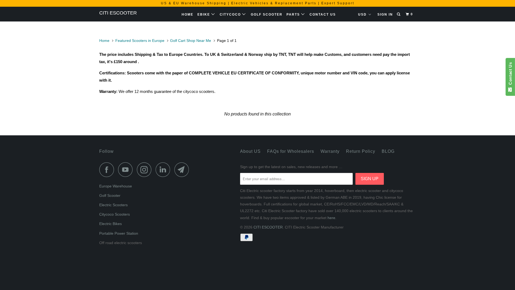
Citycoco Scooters (114, 214)
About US (250, 151)
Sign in (385, 14)
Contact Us (323, 14)
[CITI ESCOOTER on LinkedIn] (164, 169)
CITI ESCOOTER (118, 13)
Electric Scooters (113, 205)
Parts (293, 14)
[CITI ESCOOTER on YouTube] (127, 169)
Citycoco (231, 14)
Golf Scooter (266, 14)
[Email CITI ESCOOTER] (183, 169)
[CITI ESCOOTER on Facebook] (108, 169)
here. (332, 218)
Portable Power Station (118, 233)
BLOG (388, 151)
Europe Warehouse (115, 186)
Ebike (204, 14)
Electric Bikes (110, 224)
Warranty (330, 151)
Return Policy (360, 151)
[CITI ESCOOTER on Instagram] (145, 169)
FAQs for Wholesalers (290, 151)
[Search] (399, 14)
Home (187, 14)
